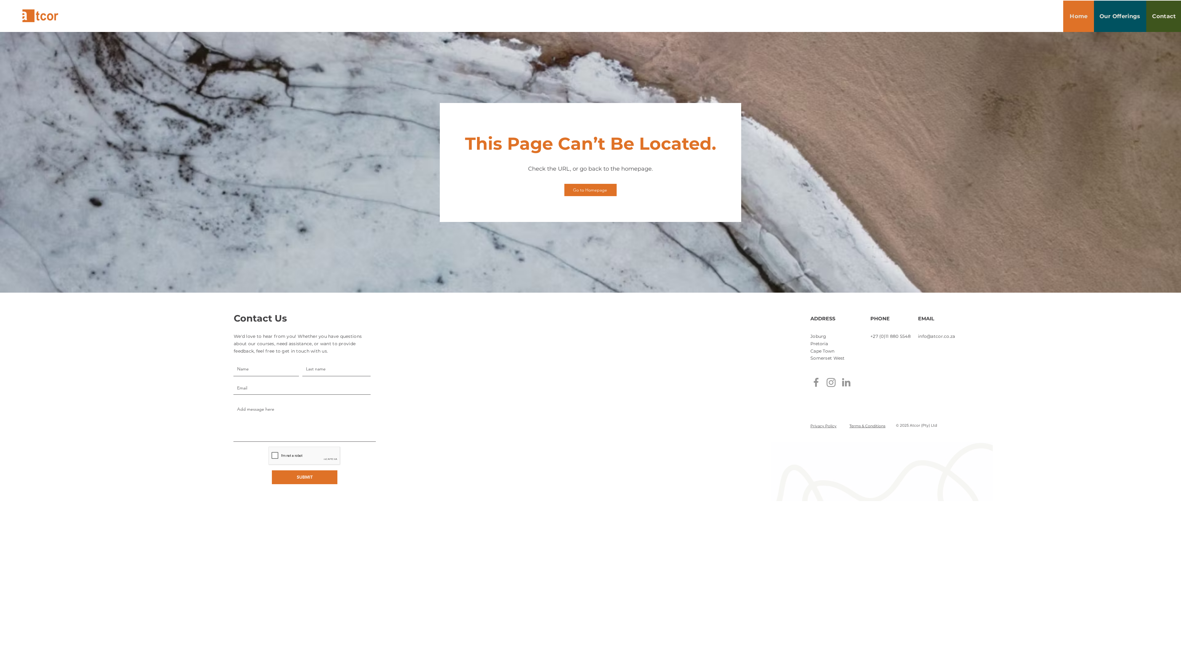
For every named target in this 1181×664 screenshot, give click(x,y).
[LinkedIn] (846, 382)
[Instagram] (831, 382)
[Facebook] (816, 382)
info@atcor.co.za (936, 336)
